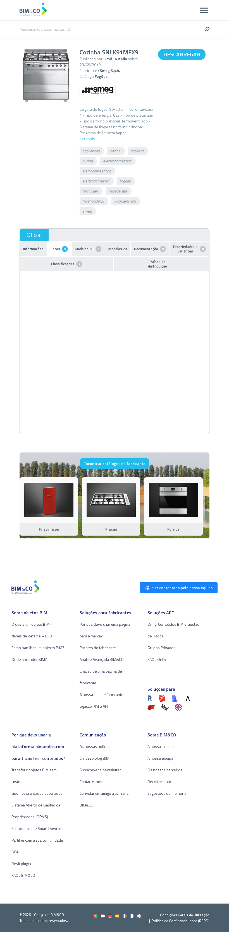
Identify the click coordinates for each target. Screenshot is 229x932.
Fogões (101, 76)
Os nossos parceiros (164, 770)
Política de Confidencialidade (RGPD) (180, 921)
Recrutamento (159, 781)
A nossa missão (160, 746)
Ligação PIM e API (94, 706)
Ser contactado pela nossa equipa (182, 588)
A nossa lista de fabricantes (102, 694)
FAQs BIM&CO (23, 875)
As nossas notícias (95, 746)
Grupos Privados (161, 648)
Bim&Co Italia (115, 59)
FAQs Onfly (156, 659)
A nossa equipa (160, 758)
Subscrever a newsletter (100, 770)
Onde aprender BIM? (29, 659)
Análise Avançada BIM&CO (102, 659)
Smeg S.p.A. (110, 70)
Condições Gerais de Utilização (184, 915)
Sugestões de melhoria (166, 793)
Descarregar (181, 54)
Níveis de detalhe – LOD (31, 636)
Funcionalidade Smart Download (38, 828)
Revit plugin (21, 863)
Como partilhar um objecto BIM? (37, 648)
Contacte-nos (91, 781)
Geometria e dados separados (37, 793)
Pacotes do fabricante (98, 648)
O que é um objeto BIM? (31, 624)
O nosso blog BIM (94, 758)
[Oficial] (34, 235)
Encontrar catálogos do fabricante (114, 463)
